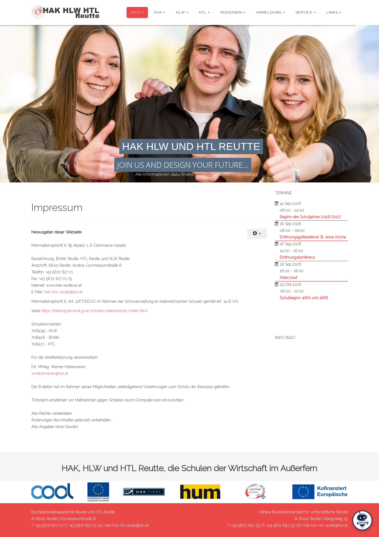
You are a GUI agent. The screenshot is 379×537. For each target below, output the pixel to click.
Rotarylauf (288, 277)
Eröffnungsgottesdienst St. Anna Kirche (313, 237)
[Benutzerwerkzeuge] (257, 234)
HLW (180, 12)
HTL (202, 12)
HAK (158, 12)
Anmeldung (269, 12)
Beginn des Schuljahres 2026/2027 (310, 217)
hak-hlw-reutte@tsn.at (63, 292)
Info (135, 12)
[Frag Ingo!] (362, 520)
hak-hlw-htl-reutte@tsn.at (127, 525)
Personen (231, 12)
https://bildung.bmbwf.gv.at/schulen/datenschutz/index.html (94, 311)
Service (303, 12)
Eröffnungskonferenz (297, 257)
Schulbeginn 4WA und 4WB (304, 298)
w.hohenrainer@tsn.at (49, 373)
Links (332, 12)
